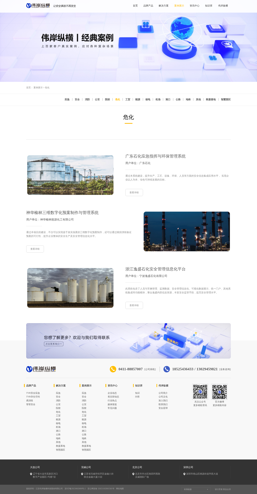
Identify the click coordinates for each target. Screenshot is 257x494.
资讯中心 (194, 5)
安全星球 (163, 408)
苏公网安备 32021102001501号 (101, 489)
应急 (67, 99)
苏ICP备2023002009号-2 (75, 489)
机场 (158, 99)
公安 (97, 99)
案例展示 (179, 5)
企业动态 (112, 393)
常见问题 (112, 408)
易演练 (29, 400)
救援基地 (211, 99)
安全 (77, 99)
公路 (178, 99)
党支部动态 (113, 397)
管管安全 (30, 404)
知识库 (208, 5)
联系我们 (163, 404)
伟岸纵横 (223, 5)
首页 (135, 5)
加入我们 (163, 400)
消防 (87, 99)
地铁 (188, 99)
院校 (107, 99)
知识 (137, 393)
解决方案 (164, 5)
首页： (29, 87)
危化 (47, 87)
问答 (137, 397)
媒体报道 (112, 404)
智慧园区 (226, 99)
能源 (137, 99)
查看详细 (134, 192)
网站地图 (120, 489)
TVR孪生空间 (33, 397)
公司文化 (163, 397)
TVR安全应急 (33, 393)
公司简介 (163, 393)
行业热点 (112, 400)
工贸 (127, 99)
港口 (168, 99)
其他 (198, 99)
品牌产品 (148, 5)
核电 (147, 99)
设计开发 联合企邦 (223, 489)
